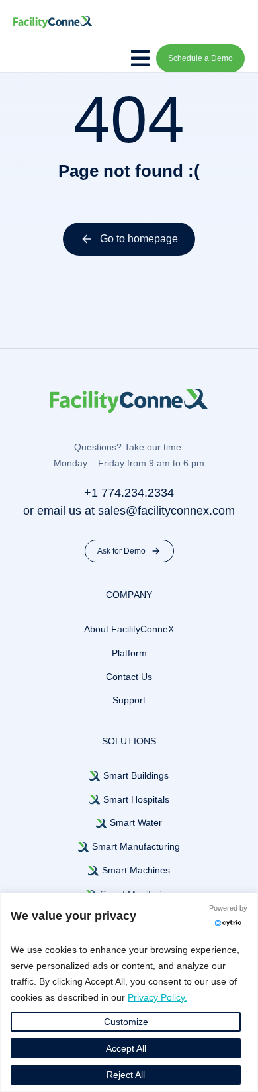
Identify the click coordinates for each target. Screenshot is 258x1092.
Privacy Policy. (157, 997)
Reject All (126, 1074)
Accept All (126, 1048)
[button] (139, 58)
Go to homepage (139, 238)
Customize (126, 1022)
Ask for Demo (121, 551)
